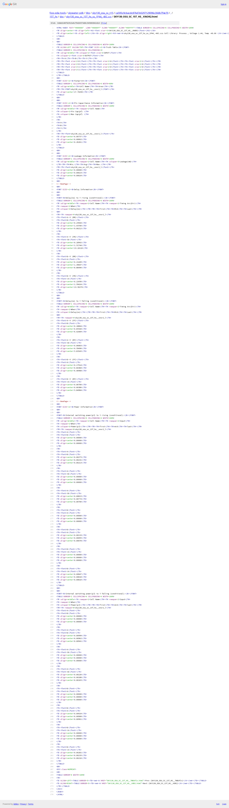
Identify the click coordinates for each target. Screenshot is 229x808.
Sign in (223, 4)
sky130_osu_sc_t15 (102, 12)
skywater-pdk (76, 12)
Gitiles (16, 804)
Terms (30, 804)
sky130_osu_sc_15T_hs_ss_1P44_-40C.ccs (88, 16)
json (224, 804)
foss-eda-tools (58, 12)
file (104, 23)
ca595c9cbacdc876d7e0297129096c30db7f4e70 (142, 12)
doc (62, 16)
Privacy (23, 804)
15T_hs (54, 16)
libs (88, 12)
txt (217, 804)
